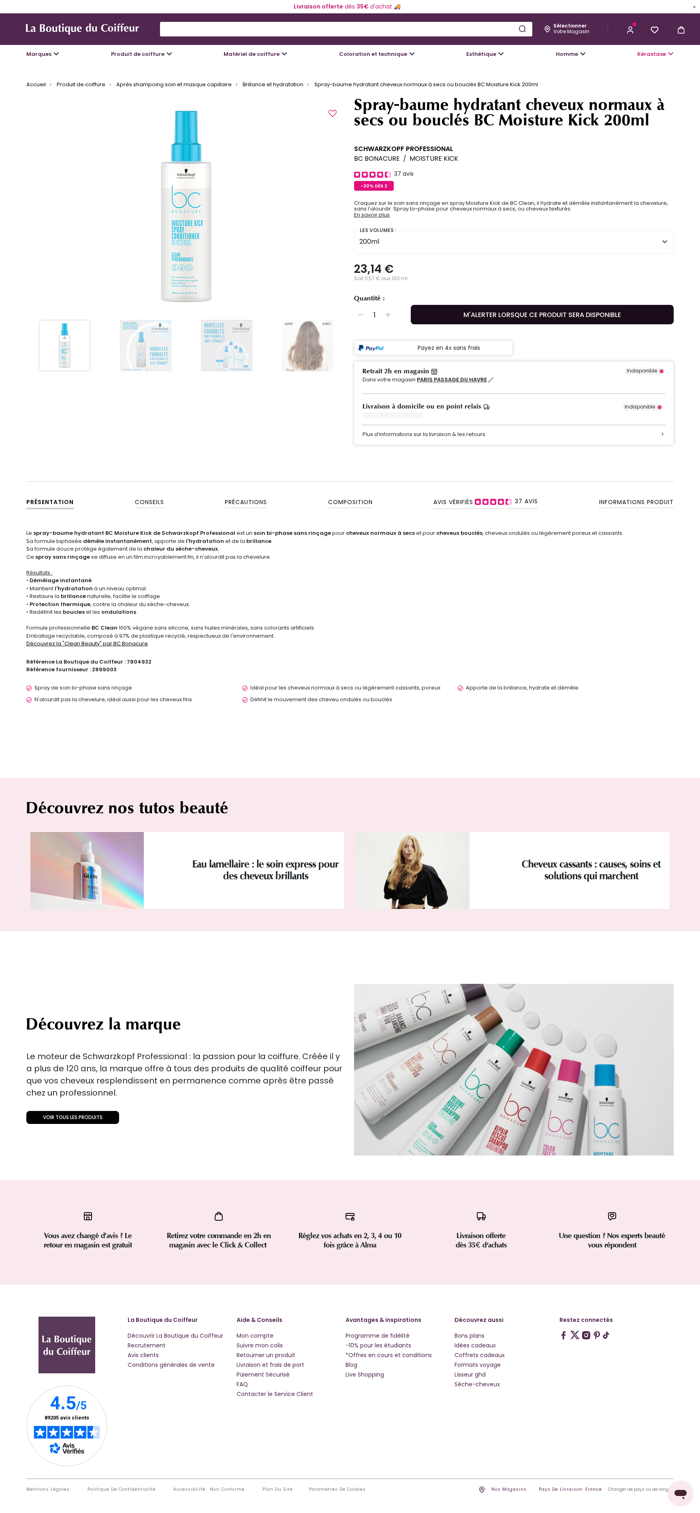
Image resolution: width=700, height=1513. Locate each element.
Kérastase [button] (651, 54)
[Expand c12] (412, 54)
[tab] (485, 501)
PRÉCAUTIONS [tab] (246, 502)
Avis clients (143, 1355)
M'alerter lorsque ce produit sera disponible (542, 314)
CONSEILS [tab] (149, 502)
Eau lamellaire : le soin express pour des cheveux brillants (265, 870)
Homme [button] (567, 54)
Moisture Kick (434, 158)
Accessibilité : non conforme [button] (209, 1489)
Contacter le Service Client (275, 1394)
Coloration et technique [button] (373, 54)
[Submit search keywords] (522, 29)
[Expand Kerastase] (671, 54)
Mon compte (255, 1336)
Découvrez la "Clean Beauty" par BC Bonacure (87, 643)
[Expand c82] (501, 54)
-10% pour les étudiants (378, 1345)
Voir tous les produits (72, 1117)
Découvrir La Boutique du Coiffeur (175, 1336)
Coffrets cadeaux (480, 1355)
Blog (351, 1365)
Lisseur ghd (470, 1374)
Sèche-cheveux (477, 1384)
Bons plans (469, 1336)
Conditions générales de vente (171, 1365)
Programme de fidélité (378, 1336)
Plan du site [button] (277, 1489)
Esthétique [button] (481, 54)
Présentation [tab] (50, 502)
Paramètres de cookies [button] (337, 1489)
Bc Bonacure (377, 158)
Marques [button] (38, 54)
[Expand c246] (583, 54)
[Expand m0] (56, 54)
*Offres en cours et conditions (389, 1355)
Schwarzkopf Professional (403, 148)
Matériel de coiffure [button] (252, 54)
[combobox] (346, 29)
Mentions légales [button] (48, 1489)
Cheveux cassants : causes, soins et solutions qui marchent (591, 870)
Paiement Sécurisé (263, 1374)
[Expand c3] (169, 54)
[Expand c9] (284, 54)
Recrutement (147, 1345)
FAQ (242, 1384)
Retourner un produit (266, 1355)
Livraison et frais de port (270, 1365)
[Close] (694, 6)
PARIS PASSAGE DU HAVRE (452, 380)
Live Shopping (365, 1374)
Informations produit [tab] (636, 502)
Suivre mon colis (260, 1345)
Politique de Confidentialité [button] (122, 1489)
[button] (630, 29)
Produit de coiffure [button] (137, 54)
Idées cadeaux (475, 1345)
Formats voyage (478, 1365)
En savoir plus (372, 215)
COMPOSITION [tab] (350, 502)
